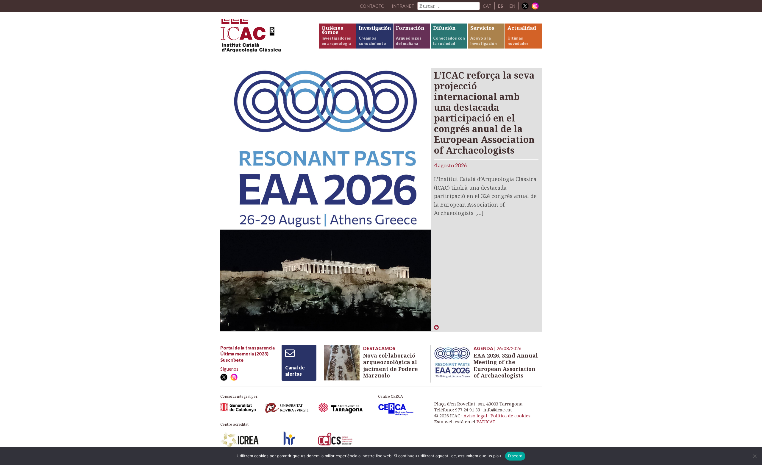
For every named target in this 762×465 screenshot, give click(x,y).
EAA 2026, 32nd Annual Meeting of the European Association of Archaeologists (506, 365)
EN (512, 6)
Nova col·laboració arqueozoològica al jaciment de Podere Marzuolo (390, 365)
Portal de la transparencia (247, 347)
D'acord (515, 455)
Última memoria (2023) (244, 353)
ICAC (265, 37)
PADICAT (486, 422)
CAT (487, 6)
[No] (755, 456)
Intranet (403, 6)
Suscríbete (231, 360)
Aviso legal (475, 416)
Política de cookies (510, 416)
